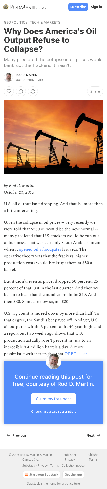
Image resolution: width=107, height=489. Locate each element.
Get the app (73, 474)
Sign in (96, 7)
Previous (19, 435)
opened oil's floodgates (40, 249)
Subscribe (78, 7)
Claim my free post (53, 399)
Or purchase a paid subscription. (53, 411)
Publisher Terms (93, 457)
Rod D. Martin (26, 75)
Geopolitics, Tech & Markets (32, 22)
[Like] (9, 91)
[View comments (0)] (21, 91)
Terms (54, 465)
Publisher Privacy (69, 457)
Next (90, 435)
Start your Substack (43, 474)
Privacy (43, 465)
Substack (33, 483)
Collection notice (73, 465)
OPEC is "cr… (77, 354)
